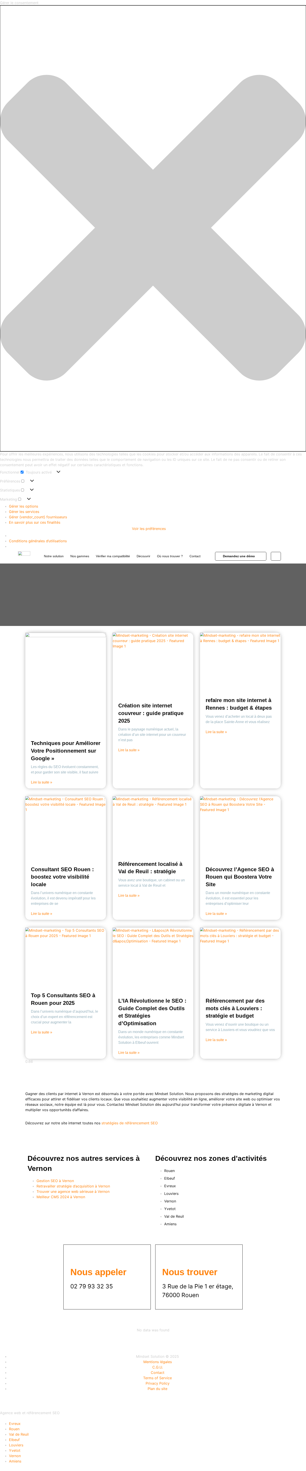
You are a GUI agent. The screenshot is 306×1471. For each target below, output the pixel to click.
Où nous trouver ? (170, 556)
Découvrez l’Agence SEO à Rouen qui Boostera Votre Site (240, 876)
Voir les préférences (62, 529)
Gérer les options (23, 506)
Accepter (10, 529)
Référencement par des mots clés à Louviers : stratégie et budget (235, 1008)
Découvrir (143, 556)
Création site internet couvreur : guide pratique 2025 (150, 713)
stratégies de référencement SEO (129, 1123)
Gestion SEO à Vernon (55, 1181)
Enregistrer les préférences (106, 529)
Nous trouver (190, 1272)
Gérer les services (24, 511)
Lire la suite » (41, 782)
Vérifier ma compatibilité (113, 556)
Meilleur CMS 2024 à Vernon (61, 1197)
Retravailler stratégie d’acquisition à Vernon (73, 1186)
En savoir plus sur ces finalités (34, 522)
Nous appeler (98, 1272)
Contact (195, 556)
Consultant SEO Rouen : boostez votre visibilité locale (62, 876)
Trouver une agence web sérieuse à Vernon (73, 1191)
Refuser (32, 529)
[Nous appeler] (76, 1257)
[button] (153, 228)
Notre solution (54, 556)
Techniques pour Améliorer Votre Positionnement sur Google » (65, 750)
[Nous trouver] (167, 1257)
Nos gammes (79, 556)
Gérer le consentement (21, 1400)
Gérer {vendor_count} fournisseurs (38, 517)
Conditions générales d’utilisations (38, 541)
